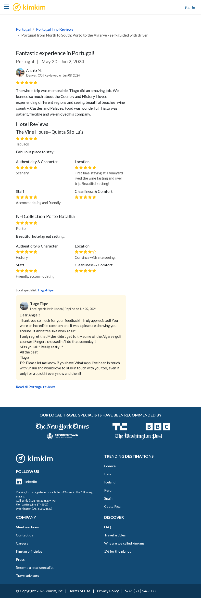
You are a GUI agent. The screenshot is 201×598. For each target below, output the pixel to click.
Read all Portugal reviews (35, 387)
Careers (22, 543)
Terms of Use (79, 591)
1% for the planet (117, 551)
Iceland (109, 482)
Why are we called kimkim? (124, 543)
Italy (107, 474)
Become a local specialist (35, 567)
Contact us (24, 535)
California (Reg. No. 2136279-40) (36, 500)
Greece (110, 466)
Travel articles (115, 535)
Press (20, 559)
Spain (108, 498)
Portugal (23, 29)
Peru (108, 490)
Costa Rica (112, 506)
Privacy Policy (108, 591)
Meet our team (27, 527)
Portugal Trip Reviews (54, 29)
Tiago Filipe (45, 290)
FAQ (107, 527)
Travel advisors (27, 575)
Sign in (190, 7)
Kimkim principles (29, 551)
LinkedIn (30, 482)
